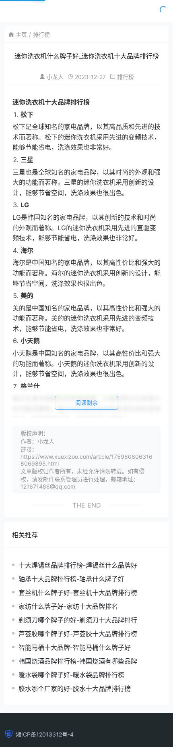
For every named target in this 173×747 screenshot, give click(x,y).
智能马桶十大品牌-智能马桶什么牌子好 (75, 647)
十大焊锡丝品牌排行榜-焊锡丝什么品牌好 (78, 565)
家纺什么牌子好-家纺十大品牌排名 (68, 606)
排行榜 (41, 34)
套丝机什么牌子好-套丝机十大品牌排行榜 (78, 593)
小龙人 (55, 76)
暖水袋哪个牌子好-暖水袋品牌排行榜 (71, 675)
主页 (21, 34)
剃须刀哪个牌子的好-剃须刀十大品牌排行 (78, 620)
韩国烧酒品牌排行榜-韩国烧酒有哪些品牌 (78, 661)
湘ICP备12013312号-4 (45, 734)
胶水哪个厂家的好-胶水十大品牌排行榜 (75, 689)
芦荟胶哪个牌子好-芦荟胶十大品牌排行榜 (78, 634)
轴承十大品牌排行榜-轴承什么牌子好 (71, 579)
